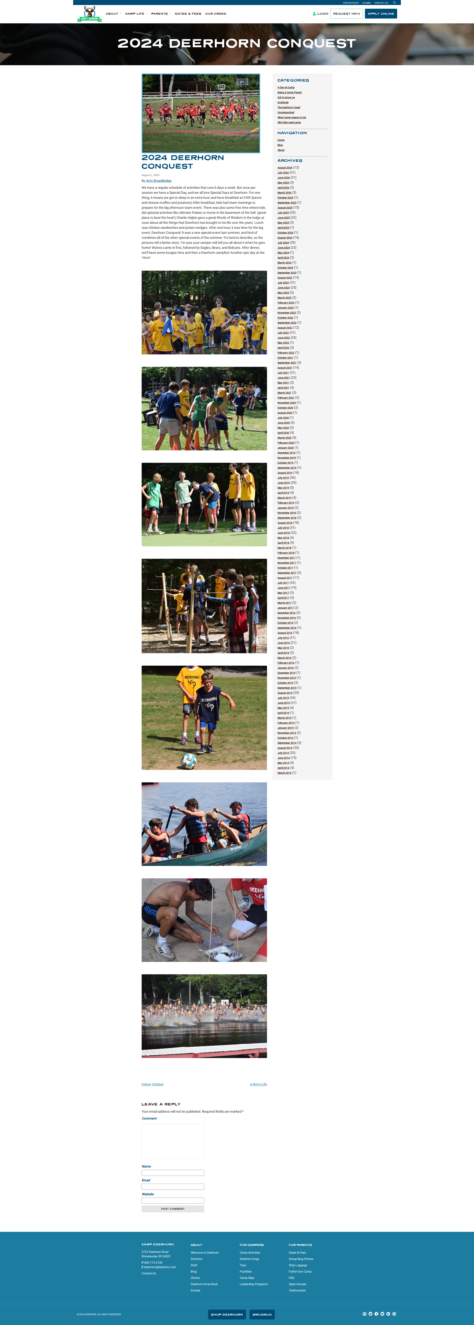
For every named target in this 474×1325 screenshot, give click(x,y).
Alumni (367, 3)
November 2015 (287, 677)
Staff (194, 1265)
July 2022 (283, 332)
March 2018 (284, 547)
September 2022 (287, 322)
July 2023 (283, 282)
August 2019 (285, 472)
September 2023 (287, 272)
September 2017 (287, 572)
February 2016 (286, 662)
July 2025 (283, 212)
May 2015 (283, 707)
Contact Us (381, 3)
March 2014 (284, 772)
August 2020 (285, 412)
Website (148, 1194)
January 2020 (286, 447)
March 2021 (284, 392)
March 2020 (284, 437)
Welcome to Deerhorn (205, 1252)
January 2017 (286, 607)
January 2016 (286, 667)
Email (173, 1180)
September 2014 (287, 742)
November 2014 (287, 732)
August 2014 (285, 747)
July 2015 (283, 697)
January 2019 (286, 507)
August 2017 (285, 577)
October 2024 (285, 232)
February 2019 (286, 502)
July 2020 (283, 417)
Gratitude (283, 102)
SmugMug (262, 1314)
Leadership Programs (254, 1284)
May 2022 (283, 342)
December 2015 (287, 672)
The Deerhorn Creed (289, 107)
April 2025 (283, 227)
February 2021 (286, 397)
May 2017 (283, 592)
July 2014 (283, 752)
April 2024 (283, 257)
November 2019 (287, 457)
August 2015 (285, 692)
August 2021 (285, 367)
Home (281, 140)
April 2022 (283, 347)
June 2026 (284, 177)
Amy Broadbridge (159, 181)
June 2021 (284, 377)
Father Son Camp (300, 1271)
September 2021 (287, 362)
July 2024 (283, 242)
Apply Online (381, 13)
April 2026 (283, 187)
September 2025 (287, 202)
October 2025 (285, 197)
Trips (243, 1265)
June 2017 (284, 587)
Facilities (245, 1271)
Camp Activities (250, 1252)
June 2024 (284, 247)
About (281, 150)
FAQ (291, 1278)
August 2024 (285, 237)
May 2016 (283, 647)
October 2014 (285, 737)
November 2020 (287, 402)
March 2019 (284, 497)
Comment (173, 1118)
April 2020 (283, 432)
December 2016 (287, 612)
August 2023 (285, 277)
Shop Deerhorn (227, 1314)
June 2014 (284, 757)
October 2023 (285, 267)
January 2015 (286, 727)
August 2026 (285, 167)
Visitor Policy (351, 3)
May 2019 (283, 487)
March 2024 (284, 262)
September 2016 (287, 627)
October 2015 (285, 682)
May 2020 (283, 427)
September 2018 (287, 517)
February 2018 (286, 552)
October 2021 (285, 357)
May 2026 (283, 182)
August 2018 (285, 522)
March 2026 (284, 192)
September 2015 (287, 687)
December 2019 (287, 452)
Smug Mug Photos (301, 1259)
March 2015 (284, 717)
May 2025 (283, 222)
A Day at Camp (286, 87)
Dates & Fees (297, 1252)
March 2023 (284, 297)
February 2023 (286, 302)
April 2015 (283, 712)
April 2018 (283, 542)
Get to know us (286, 97)
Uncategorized (286, 112)
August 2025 (285, 207)
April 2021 (283, 387)
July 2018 (283, 527)
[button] (114, 13)
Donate (195, 1290)
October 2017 (285, 567)
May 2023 (283, 292)
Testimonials (297, 1290)
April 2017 (283, 597)
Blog (280, 145)
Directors (196, 1259)
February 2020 (286, 442)
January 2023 (286, 307)
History (195, 1278)
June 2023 (284, 287)
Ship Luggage (298, 1265)
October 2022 (285, 317)
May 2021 (283, 382)
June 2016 (284, 642)
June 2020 (284, 422)
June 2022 (284, 337)
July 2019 (283, 477)
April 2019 (283, 492)
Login (322, 13)
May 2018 (283, 537)
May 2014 (283, 762)
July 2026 (283, 172)
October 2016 (285, 622)
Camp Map (247, 1278)
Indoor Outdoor (153, 1084)
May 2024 (283, 252)
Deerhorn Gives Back (204, 1284)
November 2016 (287, 617)
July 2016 (283, 637)
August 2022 (285, 327)
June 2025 (284, 217)
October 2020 (285, 407)
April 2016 (283, 652)
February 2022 (286, 352)
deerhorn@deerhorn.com (160, 1267)
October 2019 (285, 462)
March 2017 (284, 602)
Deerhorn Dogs (249, 1259)
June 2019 (284, 482)
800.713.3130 (153, 1262)
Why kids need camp (289, 122)
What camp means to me (292, 117)
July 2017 (283, 582)
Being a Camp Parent (290, 92)
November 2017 (287, 562)
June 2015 (284, 702)
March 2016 (284, 657)
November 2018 (287, 512)
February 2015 (286, 722)
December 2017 (287, 557)
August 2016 (285, 632)
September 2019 (287, 467)
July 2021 (283, 372)
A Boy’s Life (258, 1084)
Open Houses (297, 1284)
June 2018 (284, 532)
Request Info (346, 13)
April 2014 (283, 767)
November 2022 (287, 312)
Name (173, 1166)
